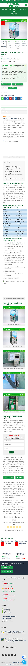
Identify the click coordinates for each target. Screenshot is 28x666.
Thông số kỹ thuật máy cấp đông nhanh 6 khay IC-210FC (14, 168)
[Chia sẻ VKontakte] (13, 98)
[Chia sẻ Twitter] (7, 98)
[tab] (14, 109)
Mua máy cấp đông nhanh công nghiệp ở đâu (14, 178)
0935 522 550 (12, 591)
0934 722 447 (5, 595)
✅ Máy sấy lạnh (6, 609)
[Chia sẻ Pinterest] (10, 98)
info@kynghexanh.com (12, 586)
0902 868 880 (5, 591)
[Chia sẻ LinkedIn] (16, 98)
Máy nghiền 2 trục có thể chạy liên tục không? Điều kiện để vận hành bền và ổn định (15, 633)
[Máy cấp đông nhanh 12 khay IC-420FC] (21, 546)
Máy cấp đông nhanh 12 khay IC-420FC (20, 554)
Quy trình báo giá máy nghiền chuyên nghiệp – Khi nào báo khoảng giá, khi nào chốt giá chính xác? (15, 640)
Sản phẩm (13, 10)
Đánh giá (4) (5, 112)
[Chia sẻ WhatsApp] (2, 98)
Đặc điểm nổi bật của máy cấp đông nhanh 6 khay (13, 172)
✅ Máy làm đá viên (7, 612)
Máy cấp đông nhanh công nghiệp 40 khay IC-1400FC (6, 554)
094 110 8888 (10, 583)
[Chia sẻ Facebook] (5, 98)
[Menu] (26, 5)
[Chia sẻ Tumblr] (18, 98)
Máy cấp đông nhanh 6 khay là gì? (12, 166)
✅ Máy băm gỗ (6, 611)
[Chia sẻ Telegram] (21, 98)
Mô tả (3, 109)
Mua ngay (12, 88)
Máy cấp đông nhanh (9, 95)
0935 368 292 (12, 600)
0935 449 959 (5, 590)
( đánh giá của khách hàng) (13, 59)
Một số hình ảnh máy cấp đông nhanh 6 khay (14, 175)
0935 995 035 (12, 590)
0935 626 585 (5, 600)
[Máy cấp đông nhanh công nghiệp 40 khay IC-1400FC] (7, 546)
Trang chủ (5, 10)
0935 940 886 (12, 595)
